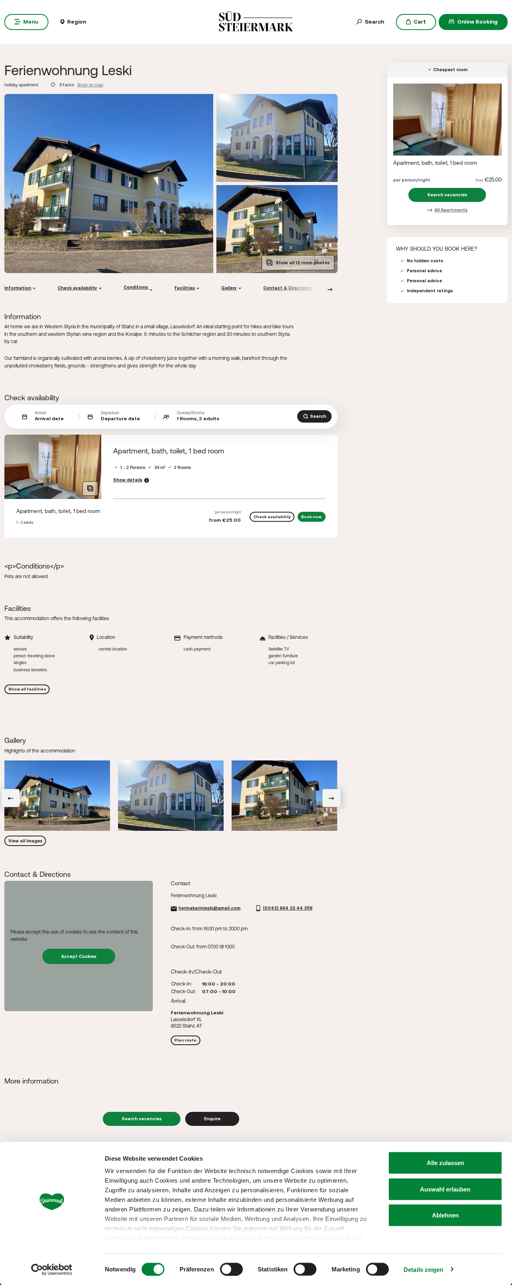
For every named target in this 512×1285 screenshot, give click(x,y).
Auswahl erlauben (445, 1188)
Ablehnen (445, 1215)
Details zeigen (423, 1269)
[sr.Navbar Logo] (256, 21)
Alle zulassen (445, 1162)
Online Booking (477, 21)
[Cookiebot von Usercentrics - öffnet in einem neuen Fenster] (52, 1269)
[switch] (231, 1269)
